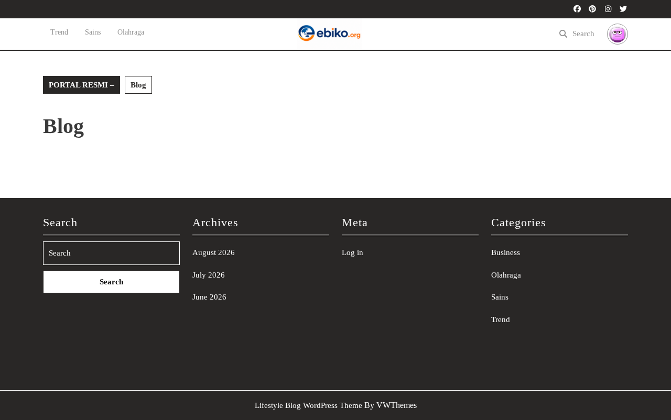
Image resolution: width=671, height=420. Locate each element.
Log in (352, 252)
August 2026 (213, 252)
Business (505, 252)
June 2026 (209, 297)
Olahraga (130, 32)
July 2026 (208, 275)
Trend (59, 32)
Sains (93, 32)
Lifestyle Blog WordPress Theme (308, 405)
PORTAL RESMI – (81, 85)
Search (583, 33)
